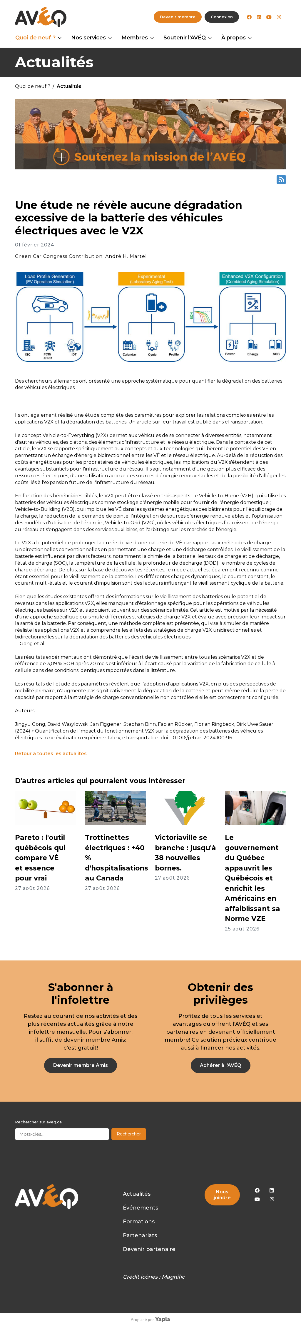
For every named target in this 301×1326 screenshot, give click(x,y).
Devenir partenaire (149, 1249)
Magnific (173, 1277)
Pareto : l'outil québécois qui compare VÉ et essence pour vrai (40, 857)
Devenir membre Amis (80, 1065)
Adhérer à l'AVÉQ (220, 1065)
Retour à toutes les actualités (51, 753)
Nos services (88, 37)
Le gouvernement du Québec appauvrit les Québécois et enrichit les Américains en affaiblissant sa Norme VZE (252, 878)
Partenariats (140, 1235)
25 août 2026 (242, 929)
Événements (140, 1208)
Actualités (136, 1194)
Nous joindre (222, 1194)
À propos (233, 37)
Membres (134, 37)
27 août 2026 (32, 888)
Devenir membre (177, 16)
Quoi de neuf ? (35, 37)
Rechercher (129, 1134)
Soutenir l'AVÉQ (184, 37)
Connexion (222, 16)
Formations (139, 1221)
